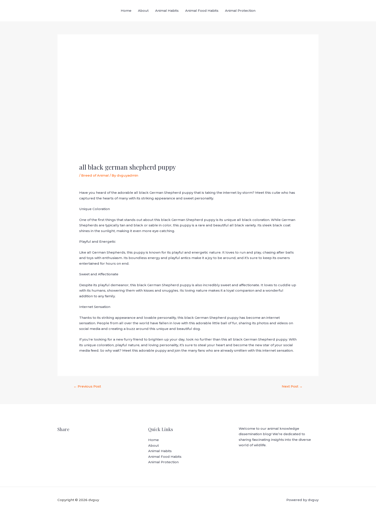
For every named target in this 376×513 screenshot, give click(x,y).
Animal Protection (240, 10)
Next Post (292, 386)
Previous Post (87, 386)
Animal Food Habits (201, 10)
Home (126, 10)
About (143, 10)
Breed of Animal (95, 175)
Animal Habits (167, 10)
